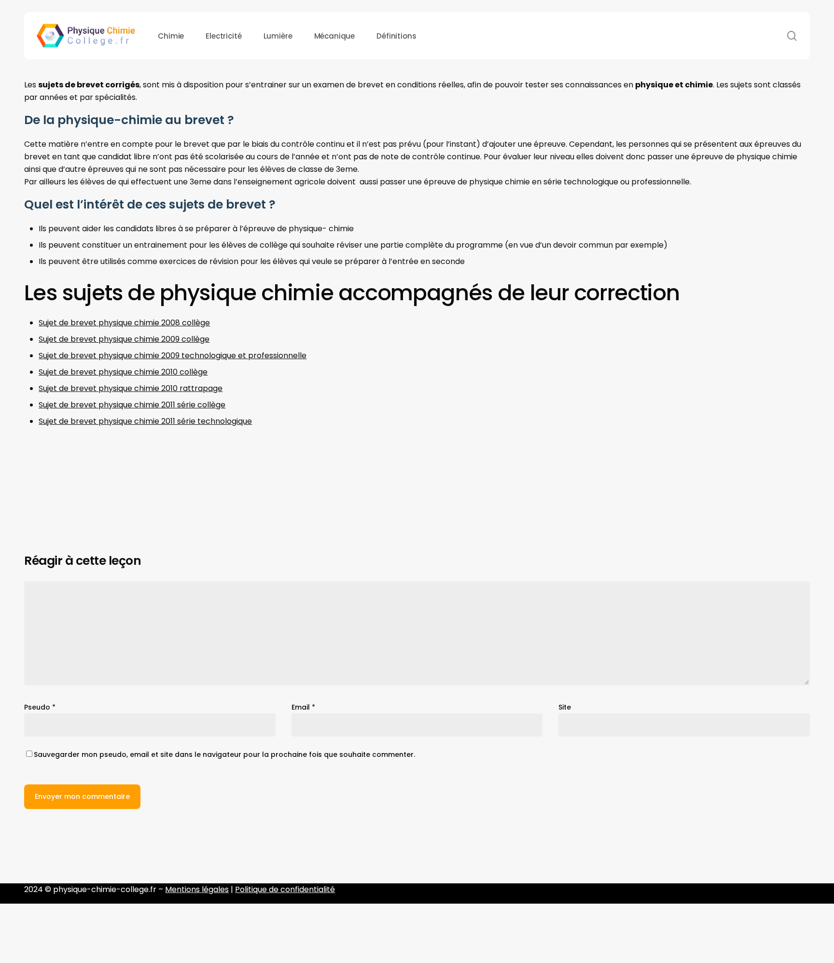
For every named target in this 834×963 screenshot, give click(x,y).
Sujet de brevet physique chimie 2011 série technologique (145, 421)
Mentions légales (197, 889)
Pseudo (40, 707)
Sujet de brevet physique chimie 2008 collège (124, 322)
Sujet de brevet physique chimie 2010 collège (123, 371)
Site (564, 707)
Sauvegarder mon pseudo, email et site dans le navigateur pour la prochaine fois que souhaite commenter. (224, 754)
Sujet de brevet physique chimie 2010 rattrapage (130, 388)
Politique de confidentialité (285, 889)
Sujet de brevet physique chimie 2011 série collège (132, 404)
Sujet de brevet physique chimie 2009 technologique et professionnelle (172, 355)
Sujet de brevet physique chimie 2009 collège (124, 339)
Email (303, 707)
